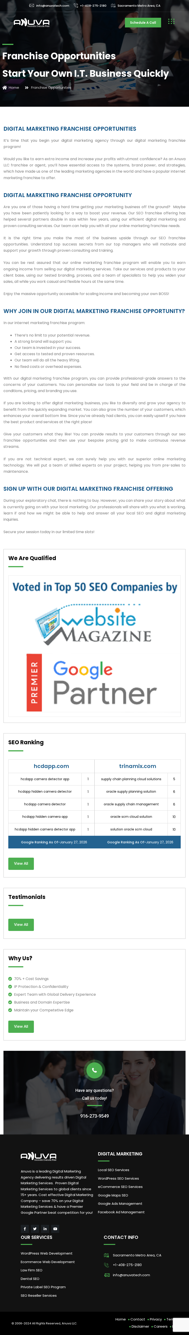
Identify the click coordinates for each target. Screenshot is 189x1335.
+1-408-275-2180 (93, 5)
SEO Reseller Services (39, 1295)
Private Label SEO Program (43, 1287)
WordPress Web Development (47, 1253)
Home (120, 1319)
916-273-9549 (94, 1116)
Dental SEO (30, 1278)
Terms (171, 1319)
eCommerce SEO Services (120, 1186)
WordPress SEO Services (118, 1178)
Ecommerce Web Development (48, 1261)
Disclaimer (140, 1326)
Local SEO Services (113, 1169)
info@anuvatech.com (52, 5)
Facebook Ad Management (121, 1212)
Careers (161, 1326)
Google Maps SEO (113, 1195)
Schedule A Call (143, 22)
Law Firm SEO (31, 1270)
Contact (137, 1319)
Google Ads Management (120, 1203)
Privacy (156, 1319)
